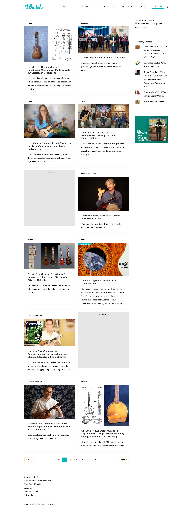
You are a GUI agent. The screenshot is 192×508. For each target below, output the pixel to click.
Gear (106, 7)
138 (95, 460)
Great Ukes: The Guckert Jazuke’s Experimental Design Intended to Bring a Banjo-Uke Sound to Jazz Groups (102, 433)
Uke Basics (85, 7)
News (83, 240)
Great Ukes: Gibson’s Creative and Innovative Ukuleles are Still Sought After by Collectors (48, 277)
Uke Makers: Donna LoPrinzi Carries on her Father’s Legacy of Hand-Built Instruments (49, 146)
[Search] (167, 7)
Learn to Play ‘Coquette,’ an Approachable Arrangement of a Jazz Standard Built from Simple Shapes (48, 354)
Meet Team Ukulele (32, 484)
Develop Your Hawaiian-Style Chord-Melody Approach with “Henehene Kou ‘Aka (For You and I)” (49, 426)
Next (123, 460)
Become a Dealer (31, 491)
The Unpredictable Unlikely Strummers (103, 57)
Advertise (28, 488)
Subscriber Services (32, 477)
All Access (144, 7)
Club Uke (84, 23)
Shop (121, 7)
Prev (30, 460)
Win (114, 7)
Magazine (132, 7)
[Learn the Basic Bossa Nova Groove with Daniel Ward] (103, 194)
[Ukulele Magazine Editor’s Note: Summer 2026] (103, 259)
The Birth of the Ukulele (154, 101)
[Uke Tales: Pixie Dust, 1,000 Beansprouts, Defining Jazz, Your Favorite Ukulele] (103, 116)
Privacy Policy (30, 495)
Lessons (73, 7)
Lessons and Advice (88, 174)
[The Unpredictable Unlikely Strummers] (103, 39)
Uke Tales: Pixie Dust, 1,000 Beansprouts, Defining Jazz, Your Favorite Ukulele (99, 135)
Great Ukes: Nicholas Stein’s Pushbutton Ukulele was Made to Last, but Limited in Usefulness (49, 70)
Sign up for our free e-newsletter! (38, 480)
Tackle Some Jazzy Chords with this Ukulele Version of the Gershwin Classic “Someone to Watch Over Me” (155, 79)
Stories (97, 7)
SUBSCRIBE (158, 6)
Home (63, 7)
